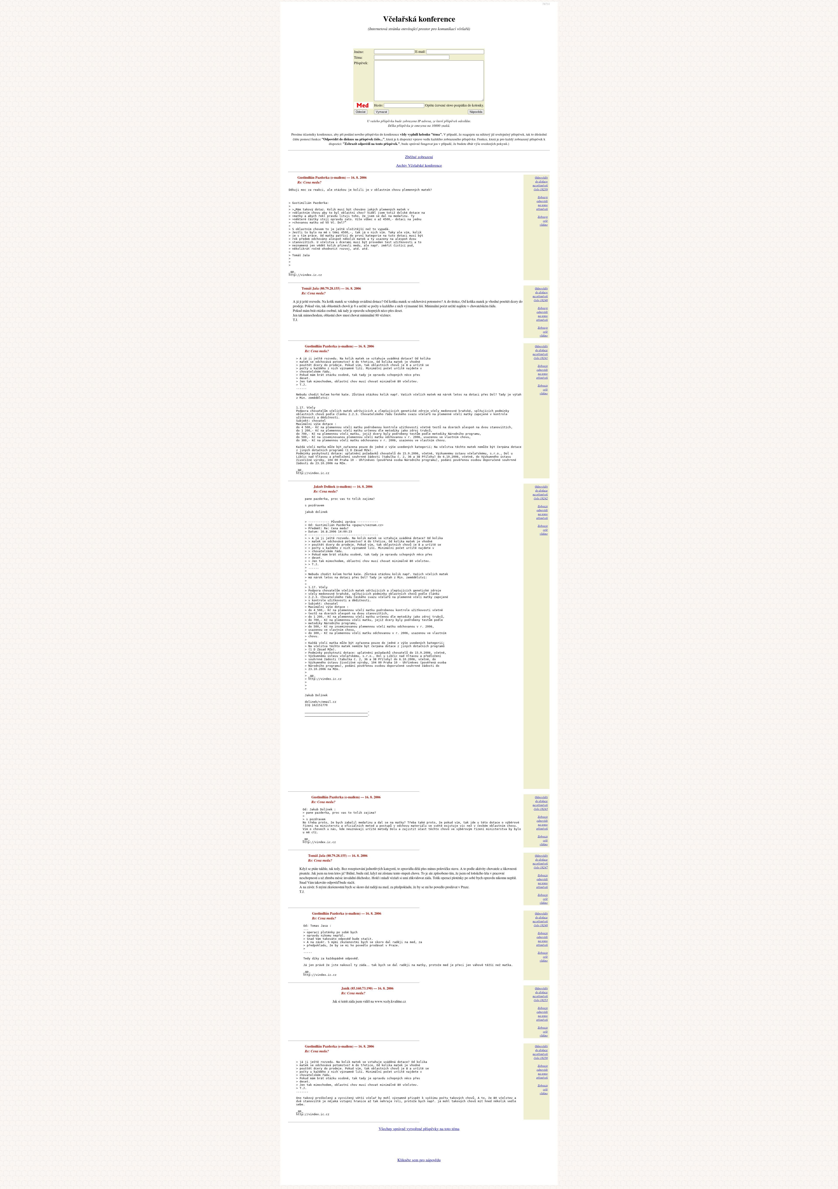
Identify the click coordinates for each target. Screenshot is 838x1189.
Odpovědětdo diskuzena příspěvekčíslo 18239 (540, 183)
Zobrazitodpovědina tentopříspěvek (542, 203)
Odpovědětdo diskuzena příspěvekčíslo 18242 (540, 492)
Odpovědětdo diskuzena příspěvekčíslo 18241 (540, 352)
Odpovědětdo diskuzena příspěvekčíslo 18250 (540, 1052)
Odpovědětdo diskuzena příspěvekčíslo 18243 (540, 803)
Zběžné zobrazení (419, 156)
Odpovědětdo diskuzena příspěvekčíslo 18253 (540, 994)
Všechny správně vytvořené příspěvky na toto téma (419, 1128)
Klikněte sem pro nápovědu (419, 1159)
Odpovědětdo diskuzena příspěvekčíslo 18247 (540, 861)
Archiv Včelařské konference (419, 165)
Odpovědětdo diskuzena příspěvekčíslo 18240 (540, 294)
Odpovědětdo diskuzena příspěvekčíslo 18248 (540, 919)
